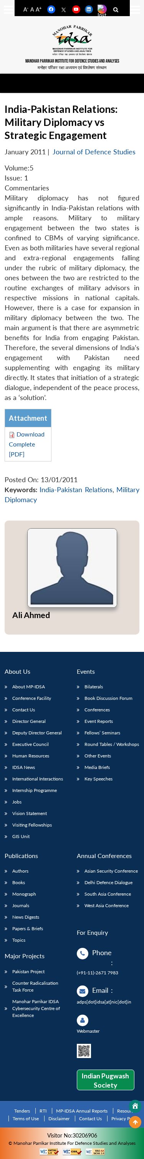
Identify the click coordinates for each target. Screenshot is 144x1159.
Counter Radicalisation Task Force (35, 986)
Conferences (97, 710)
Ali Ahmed (31, 615)
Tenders (22, 1111)
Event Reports (98, 721)
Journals (20, 905)
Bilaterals (93, 686)
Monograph (24, 894)
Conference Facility (31, 698)
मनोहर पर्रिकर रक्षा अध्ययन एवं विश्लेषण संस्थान (72, 67)
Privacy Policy (125, 1118)
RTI (43, 1111)
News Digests (25, 917)
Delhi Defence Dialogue (108, 882)
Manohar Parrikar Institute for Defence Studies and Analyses (72, 61)
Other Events (97, 756)
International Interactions (37, 779)
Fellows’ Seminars (102, 733)
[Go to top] (135, 1122)
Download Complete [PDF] (27, 444)
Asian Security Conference (111, 871)
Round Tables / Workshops (111, 744)
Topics (18, 940)
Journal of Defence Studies (94, 152)
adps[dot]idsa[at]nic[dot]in (104, 1002)
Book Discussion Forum (108, 698)
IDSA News (23, 767)
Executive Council (30, 744)
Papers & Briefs (27, 928)
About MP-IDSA (28, 686)
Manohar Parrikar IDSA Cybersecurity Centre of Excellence (36, 1008)
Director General (29, 721)
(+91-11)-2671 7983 (97, 972)
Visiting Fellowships (32, 825)
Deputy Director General (37, 733)
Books (18, 882)
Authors (20, 871)
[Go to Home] (135, 1106)
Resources (127, 1111)
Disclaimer (59, 1118)
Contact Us (23, 710)
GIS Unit (21, 836)
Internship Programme (34, 790)
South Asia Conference (107, 894)
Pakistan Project (28, 971)
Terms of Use (26, 1118)
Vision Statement (29, 813)
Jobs (17, 802)
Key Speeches (98, 779)
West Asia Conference (106, 905)
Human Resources (30, 756)
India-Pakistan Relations (76, 490)
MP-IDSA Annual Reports (82, 1111)
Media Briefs (97, 767)
